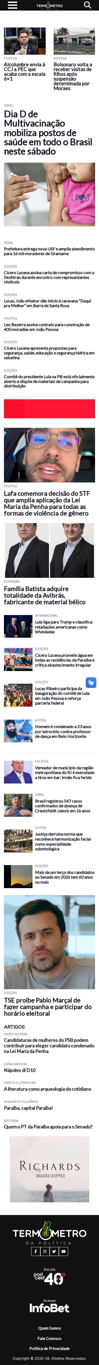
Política (10, 58)
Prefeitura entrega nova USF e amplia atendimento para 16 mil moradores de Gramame (49, 251)
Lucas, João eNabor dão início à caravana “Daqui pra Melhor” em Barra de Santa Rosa (47, 303)
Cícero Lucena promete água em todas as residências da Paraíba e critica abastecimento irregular (65, 660)
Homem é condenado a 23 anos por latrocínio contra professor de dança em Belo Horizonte (63, 731)
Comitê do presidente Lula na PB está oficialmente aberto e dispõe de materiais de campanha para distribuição (49, 381)
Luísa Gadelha (15, 1064)
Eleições (10, 266)
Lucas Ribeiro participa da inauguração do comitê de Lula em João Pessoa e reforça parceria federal (62, 696)
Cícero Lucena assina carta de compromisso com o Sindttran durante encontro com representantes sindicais (49, 277)
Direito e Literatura (20, 1083)
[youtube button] (63, 1251)
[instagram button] (45, 1251)
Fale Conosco (49, 1338)
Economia (12, 581)
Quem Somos (49, 1328)
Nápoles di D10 (19, 1070)
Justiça (40, 720)
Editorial (11, 1121)
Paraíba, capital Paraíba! (28, 1108)
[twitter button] (54, 1251)
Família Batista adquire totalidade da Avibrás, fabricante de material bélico (45, 595)
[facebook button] (35, 1251)
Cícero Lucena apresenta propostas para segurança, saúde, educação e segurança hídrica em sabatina (49, 352)
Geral (8, 105)
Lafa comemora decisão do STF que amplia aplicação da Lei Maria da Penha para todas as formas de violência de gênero (47, 503)
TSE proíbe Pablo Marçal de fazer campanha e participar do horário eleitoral (48, 1006)
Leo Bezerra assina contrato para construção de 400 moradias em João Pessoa (46, 327)
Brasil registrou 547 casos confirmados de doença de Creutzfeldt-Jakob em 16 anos (62, 805)
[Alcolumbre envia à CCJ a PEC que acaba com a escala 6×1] (25, 41)
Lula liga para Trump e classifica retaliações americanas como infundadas (63, 626)
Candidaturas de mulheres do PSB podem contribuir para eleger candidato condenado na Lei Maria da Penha (49, 1045)
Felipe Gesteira (15, 1034)
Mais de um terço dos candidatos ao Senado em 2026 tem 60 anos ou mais (65, 877)
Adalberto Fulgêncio (21, 1102)
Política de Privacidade (49, 1348)
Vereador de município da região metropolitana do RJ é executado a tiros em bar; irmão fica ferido (65, 772)
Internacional (46, 615)
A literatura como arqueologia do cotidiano (47, 1089)
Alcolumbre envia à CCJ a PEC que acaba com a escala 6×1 (24, 72)
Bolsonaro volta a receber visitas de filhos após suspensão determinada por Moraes (73, 76)
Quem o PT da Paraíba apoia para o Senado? (48, 1126)
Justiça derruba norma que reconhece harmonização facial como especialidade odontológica (63, 841)
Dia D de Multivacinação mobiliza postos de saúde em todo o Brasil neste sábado (48, 132)
